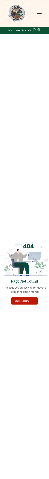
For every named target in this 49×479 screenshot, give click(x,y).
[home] (17, 13)
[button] (39, 13)
